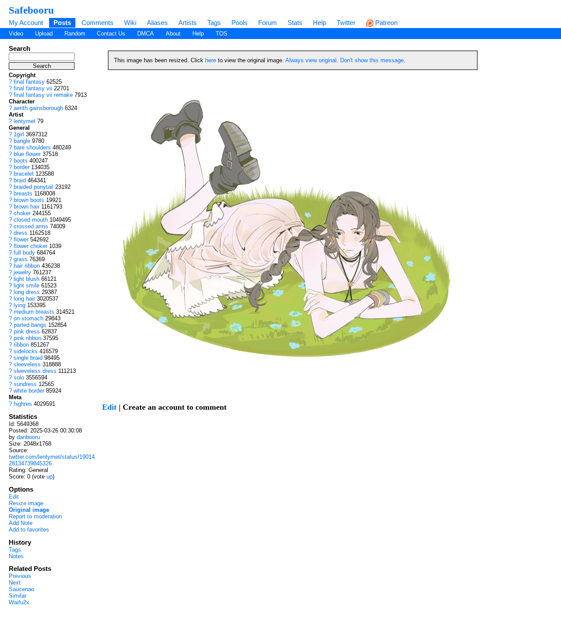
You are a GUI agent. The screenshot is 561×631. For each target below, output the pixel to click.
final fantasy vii (33, 88)
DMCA (145, 33)
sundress (25, 384)
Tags (214, 22)
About (173, 33)
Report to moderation (35, 516)
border (21, 167)
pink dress (27, 331)
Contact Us (111, 33)
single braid (28, 357)
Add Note (20, 523)
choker (22, 213)
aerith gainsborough (38, 108)
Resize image (26, 503)
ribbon (21, 344)
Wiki (130, 22)
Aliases (157, 22)
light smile (26, 285)
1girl (19, 134)
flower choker (30, 246)
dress (21, 233)
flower (21, 239)
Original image (29, 510)
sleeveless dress (35, 371)
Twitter (346, 22)
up (49, 476)
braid (20, 180)
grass (21, 259)
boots (21, 160)
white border (29, 390)
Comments (98, 22)
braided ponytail (33, 187)
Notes (16, 556)
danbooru (28, 437)
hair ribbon (27, 265)
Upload (44, 33)
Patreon (385, 22)
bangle (22, 141)
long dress (27, 292)
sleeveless (27, 364)
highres (23, 404)
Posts (62, 22)
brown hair (26, 206)
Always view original (311, 60)
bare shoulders (32, 147)
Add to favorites (29, 529)
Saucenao (21, 589)
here (210, 60)
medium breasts (34, 311)
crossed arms (31, 226)
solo (19, 377)
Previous (20, 576)
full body (24, 252)
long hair (24, 298)
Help (319, 22)
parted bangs (30, 325)
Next (15, 582)
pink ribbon (27, 338)
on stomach (28, 318)
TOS (221, 33)
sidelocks (26, 351)
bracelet (24, 173)
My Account (26, 22)
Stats (295, 22)
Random (74, 33)
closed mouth (31, 219)
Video (16, 33)
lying (19, 305)
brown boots (29, 200)
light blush (26, 279)
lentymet (25, 121)
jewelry (22, 272)
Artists (187, 22)
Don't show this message (372, 60)
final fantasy (29, 81)
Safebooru (31, 10)
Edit (14, 496)
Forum (267, 22)
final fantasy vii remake (43, 95)
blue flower (27, 154)
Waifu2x (19, 602)
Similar (17, 595)
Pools (239, 22)
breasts (23, 193)
